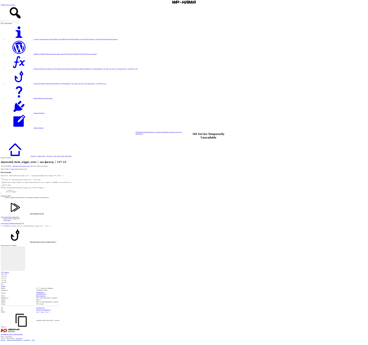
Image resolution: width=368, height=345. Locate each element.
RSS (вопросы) (103, 39)
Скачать (3, 286)
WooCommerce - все (99, 69)
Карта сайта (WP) (62, 54)
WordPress (43, 54)
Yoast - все (109, 69)
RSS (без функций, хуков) (91, 39)
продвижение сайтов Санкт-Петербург (12, 334)
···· (51, 312)
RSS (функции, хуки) (77, 39)
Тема (73, 54)
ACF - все (115, 69)
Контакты (46, 39)
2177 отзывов (5, 272)
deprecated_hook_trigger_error (21, 166)
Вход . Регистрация (6, 23)
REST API (78, 54)
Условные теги (49, 69)
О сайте (41, 39)
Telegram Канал (53, 39)
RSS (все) (68, 39)
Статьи (33, 340)
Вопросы (41, 98)
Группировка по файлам (77, 69)
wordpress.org (40, 292)
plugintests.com (40, 308)
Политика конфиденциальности (14, 340)
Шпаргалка (49, 54)
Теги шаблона (58, 69)
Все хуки (49, 156)
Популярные (66, 69)
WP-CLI (84, 54)
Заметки (41, 128)
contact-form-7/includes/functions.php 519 (12, 223)
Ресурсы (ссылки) (92, 54)
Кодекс (55, 54)
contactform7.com (41, 294)
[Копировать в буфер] (21, 320)
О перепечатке (26, 340)
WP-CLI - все (134, 69)
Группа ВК (61, 39)
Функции (42, 69)
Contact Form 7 (41, 156)
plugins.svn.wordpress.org (43, 310)
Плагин (70, 54)
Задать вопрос (49, 98)
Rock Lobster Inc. (41, 296)
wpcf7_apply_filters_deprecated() (62, 156)
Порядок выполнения (46, 83)
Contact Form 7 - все (124, 69)
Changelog (50, 288)
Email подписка (112, 39)
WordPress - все (89, 69)
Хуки (38, 83)
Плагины (41, 113)
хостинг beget (19, 338)
